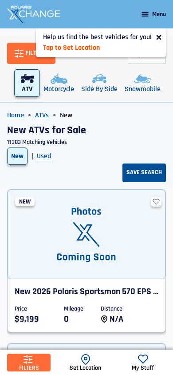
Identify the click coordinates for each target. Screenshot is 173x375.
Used (44, 156)
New (17, 156)
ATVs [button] (42, 115)
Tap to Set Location (71, 47)
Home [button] (15, 115)
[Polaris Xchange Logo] (33, 14)
